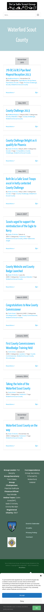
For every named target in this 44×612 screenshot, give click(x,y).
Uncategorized (11, 315)
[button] (41, 576)
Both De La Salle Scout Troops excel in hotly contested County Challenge (21, 183)
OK (37, 608)
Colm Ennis (11, 313)
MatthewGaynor (13, 78)
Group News (31, 81)
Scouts (16, 83)
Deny (22, 601)
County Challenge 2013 (18, 110)
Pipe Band (9, 83)
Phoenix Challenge (30, 83)
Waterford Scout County (19, 85)
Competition (20, 151)
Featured (22, 237)
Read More (10, 93)
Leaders (22, 354)
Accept (22, 595)
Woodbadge (10, 358)
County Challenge (29, 117)
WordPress (22, 567)
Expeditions (23, 81)
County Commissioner (29, 315)
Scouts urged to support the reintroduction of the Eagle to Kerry (21, 226)
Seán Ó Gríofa (13, 149)
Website (14, 117)
